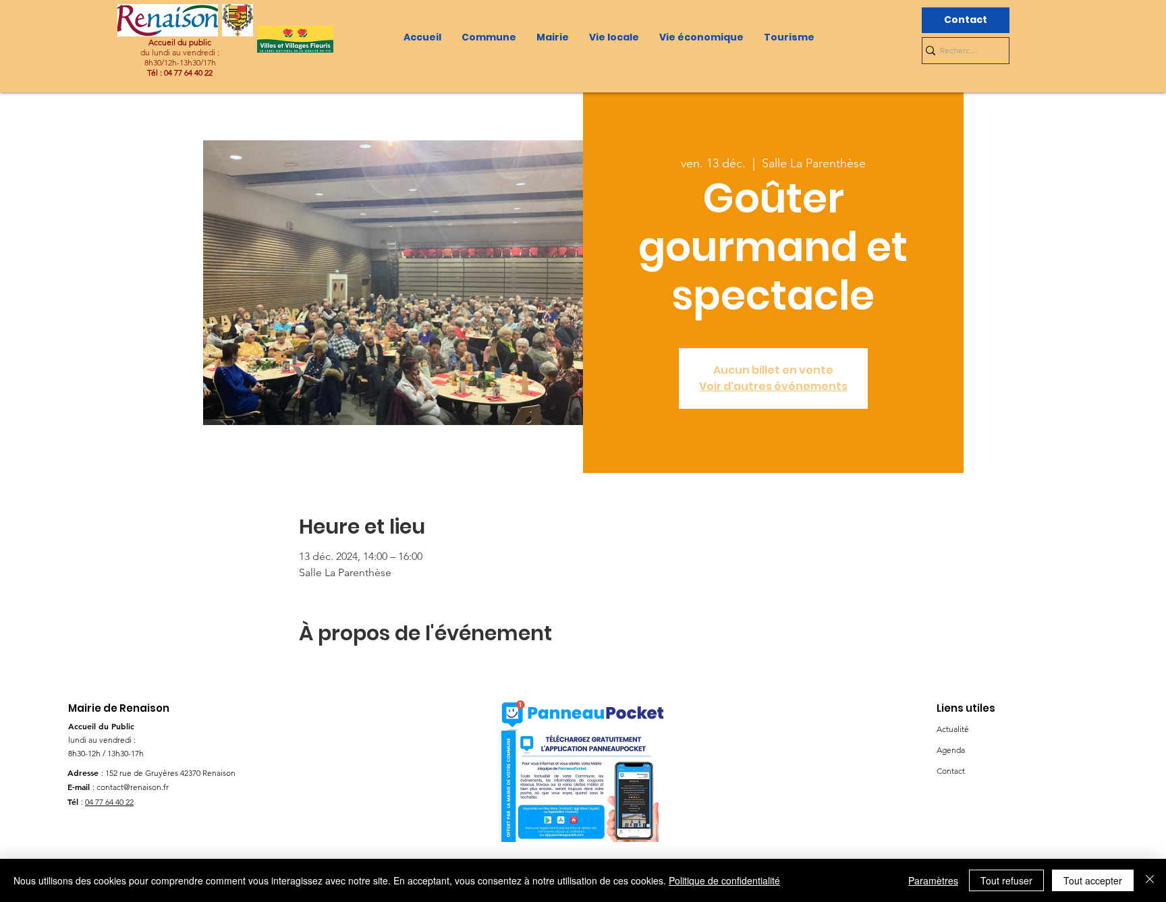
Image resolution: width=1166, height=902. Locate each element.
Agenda (951, 750)
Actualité (953, 729)
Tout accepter (1092, 880)
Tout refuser (1006, 880)
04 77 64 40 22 (109, 802)
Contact (951, 771)
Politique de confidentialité (724, 880)
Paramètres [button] (933, 880)
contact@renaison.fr (132, 787)
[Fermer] (1150, 880)
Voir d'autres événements (773, 386)
